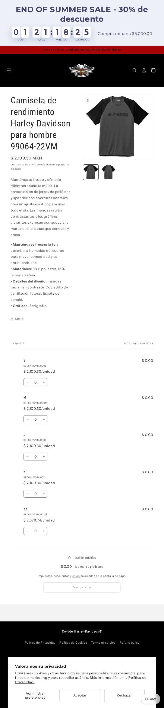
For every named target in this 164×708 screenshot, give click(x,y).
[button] (9, 70)
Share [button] (19, 319)
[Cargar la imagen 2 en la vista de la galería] (108, 172)
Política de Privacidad (40, 642)
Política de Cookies (73, 642)
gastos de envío (26, 164)
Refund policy (129, 642)
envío (76, 576)
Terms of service (103, 642)
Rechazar (124, 695)
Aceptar (79, 695)
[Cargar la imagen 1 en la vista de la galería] (91, 172)
